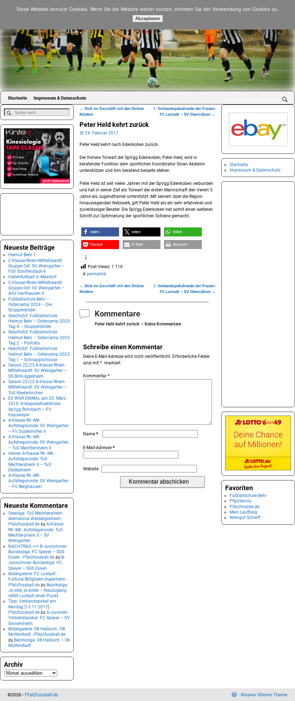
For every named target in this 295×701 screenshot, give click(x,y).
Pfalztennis (240, 500)
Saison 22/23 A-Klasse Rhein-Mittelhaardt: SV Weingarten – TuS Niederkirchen (37, 387)
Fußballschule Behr (248, 495)
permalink (96, 273)
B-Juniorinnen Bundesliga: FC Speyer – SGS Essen (36, 563)
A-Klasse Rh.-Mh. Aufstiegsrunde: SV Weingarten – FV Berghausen (38, 481)
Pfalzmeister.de (244, 506)
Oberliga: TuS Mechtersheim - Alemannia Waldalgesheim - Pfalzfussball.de (36, 519)
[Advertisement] (40, 213)
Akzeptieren (147, 18)
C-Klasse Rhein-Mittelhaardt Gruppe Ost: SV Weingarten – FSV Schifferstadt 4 (36, 266)
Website (91, 468)
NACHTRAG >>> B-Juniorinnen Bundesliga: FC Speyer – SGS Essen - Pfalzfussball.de (37, 552)
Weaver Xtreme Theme (264, 694)
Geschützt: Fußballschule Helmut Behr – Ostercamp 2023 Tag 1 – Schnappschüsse (39, 354)
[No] (286, 14)
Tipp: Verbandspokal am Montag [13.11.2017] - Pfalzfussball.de (32, 607)
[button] (100, 231)
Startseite (17, 98)
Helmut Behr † (22, 254)
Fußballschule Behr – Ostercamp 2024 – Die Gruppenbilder (30, 305)
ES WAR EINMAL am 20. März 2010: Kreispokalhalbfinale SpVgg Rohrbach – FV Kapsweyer (37, 406)
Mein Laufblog (243, 512)
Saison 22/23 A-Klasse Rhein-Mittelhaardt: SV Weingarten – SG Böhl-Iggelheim (37, 371)
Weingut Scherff (245, 517)
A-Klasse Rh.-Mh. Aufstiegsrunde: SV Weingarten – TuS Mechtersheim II (38, 442)
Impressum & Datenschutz (59, 98)
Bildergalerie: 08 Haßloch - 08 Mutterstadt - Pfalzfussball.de (36, 631)
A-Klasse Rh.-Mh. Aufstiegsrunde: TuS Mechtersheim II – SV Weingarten (35, 532)
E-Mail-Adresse (99, 447)
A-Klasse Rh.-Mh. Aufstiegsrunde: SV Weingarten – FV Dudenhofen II (38, 426)
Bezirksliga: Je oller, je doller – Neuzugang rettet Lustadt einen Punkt (38, 590)
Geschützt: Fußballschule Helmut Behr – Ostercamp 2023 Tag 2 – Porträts (39, 337)
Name (90, 433)
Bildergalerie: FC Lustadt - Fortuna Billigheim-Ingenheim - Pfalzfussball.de (38, 579)
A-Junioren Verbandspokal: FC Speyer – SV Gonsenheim (39, 618)
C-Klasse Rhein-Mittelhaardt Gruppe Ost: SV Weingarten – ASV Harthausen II (36, 288)
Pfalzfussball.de (41, 694)
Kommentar (96, 375)
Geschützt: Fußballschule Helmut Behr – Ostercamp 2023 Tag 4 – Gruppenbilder (39, 321)
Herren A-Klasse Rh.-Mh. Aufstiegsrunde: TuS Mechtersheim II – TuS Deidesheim (31, 461)
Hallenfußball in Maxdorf (32, 276)
